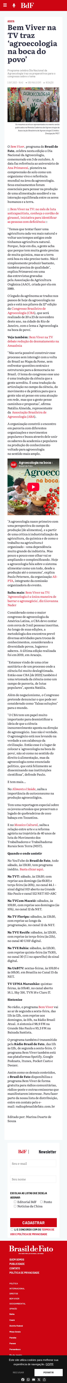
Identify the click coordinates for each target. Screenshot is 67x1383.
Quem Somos (16, 1259)
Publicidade (17, 1263)
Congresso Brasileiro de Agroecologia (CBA (27, 310)
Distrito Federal (16, 1326)
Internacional (17, 1288)
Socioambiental (17, 1303)
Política (13, 1283)
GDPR (49, 1364)
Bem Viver (17, 146)
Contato (14, 1268)
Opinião (13, 1308)
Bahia (11, 1314)
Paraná (12, 1343)
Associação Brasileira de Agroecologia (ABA (27, 414)
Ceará (12, 1320)
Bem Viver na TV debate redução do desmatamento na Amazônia (33, 341)
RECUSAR (18, 1372)
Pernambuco (15, 1349)
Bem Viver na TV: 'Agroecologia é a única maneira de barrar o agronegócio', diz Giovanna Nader (33, 598)
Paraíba (12, 1337)
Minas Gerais (15, 1331)
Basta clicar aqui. (32, 869)
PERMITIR (48, 1372)
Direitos (13, 1293)
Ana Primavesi (18, 167)
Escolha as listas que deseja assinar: (28, 1195)
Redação (49, 82)
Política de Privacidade (24, 1272)
